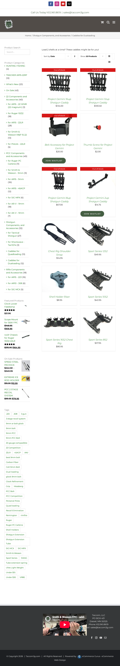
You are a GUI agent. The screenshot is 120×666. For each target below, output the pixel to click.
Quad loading (12, 506)
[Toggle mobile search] (108, 22)
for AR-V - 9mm (16, 203)
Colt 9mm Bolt (13, 467)
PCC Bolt (10, 491)
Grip (8, 486)
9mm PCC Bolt (13, 438)
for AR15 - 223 (15, 277)
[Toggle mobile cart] (102, 22)
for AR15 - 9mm (16, 179)
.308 (15, 414)
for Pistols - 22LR (16, 144)
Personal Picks (13, 501)
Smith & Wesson (13, 553)
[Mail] (105, 638)
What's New (12, 84)
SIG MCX (10, 548)
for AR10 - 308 (15, 283)
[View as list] (109, 62)
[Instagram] (96, 638)
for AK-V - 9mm (16, 213)
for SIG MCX (14, 289)
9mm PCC (11, 433)
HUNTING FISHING (15, 66)
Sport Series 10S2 (98, 296)
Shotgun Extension (15, 535)
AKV (26, 452)
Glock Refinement (14, 481)
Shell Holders (12, 530)
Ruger (9, 520)
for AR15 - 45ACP (16, 188)
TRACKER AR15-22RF (16, 75)
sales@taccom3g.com (76, 12)
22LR (8, 452)
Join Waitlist (54, 160)
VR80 (22, 577)
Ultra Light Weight (15, 568)
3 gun (23, 414)
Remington (11, 515)
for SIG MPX (14, 197)
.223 (8, 414)
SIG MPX (22, 548)
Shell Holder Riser (59, 296)
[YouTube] (101, 638)
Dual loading (12, 472)
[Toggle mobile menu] (114, 22)
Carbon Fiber (12, 462)
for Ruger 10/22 (15, 113)
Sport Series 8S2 (98, 339)
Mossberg (18, 486)
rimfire (24, 515)
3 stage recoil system (16, 419)
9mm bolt (11, 428)
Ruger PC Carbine (14, 525)
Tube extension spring (16, 563)
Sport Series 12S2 (98, 251)
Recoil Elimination (15, 510)
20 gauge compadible (16, 443)
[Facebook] (92, 638)
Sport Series (11, 558)
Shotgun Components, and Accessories (15, 225)
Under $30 (11, 577)
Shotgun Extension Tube (15, 541)
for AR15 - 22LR (15, 122)
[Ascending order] (75, 56)
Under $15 (10, 572)
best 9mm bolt (13, 457)
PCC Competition (14, 496)
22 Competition (13, 448)
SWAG (24, 558)
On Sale (10, 90)
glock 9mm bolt (13, 477)
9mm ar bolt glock (15, 423)
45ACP (17, 452)
